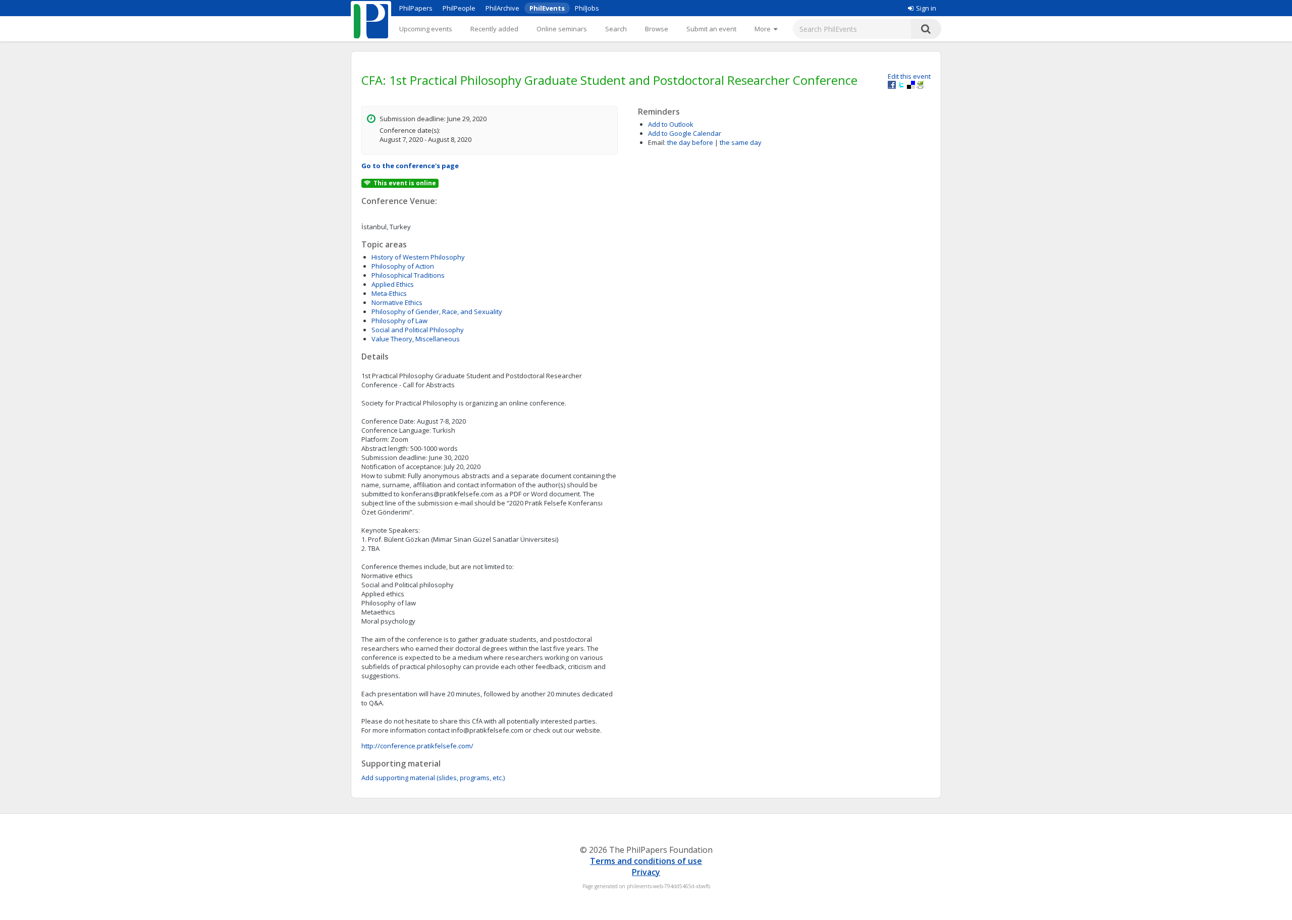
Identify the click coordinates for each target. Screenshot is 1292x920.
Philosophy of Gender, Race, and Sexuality (436, 311)
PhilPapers (416, 8)
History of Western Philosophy (418, 257)
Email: (657, 142)
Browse (656, 28)
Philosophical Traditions (408, 275)
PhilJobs (587, 8)
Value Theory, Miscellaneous (415, 338)
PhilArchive (502, 8)
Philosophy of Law (399, 320)
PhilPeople (459, 8)
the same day (741, 142)
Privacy (646, 872)
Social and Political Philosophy (417, 329)
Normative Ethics (396, 302)
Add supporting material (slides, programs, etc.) (433, 777)
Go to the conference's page (410, 165)
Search (616, 28)
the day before (690, 142)
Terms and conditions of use (646, 860)
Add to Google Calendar (684, 133)
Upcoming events (425, 28)
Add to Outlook (670, 124)
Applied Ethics (392, 284)
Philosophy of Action (402, 266)
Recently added (494, 28)
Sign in (926, 8)
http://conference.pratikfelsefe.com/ (417, 745)
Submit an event (711, 28)
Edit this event (909, 76)
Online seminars (561, 28)
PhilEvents (547, 8)
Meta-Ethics (389, 293)
